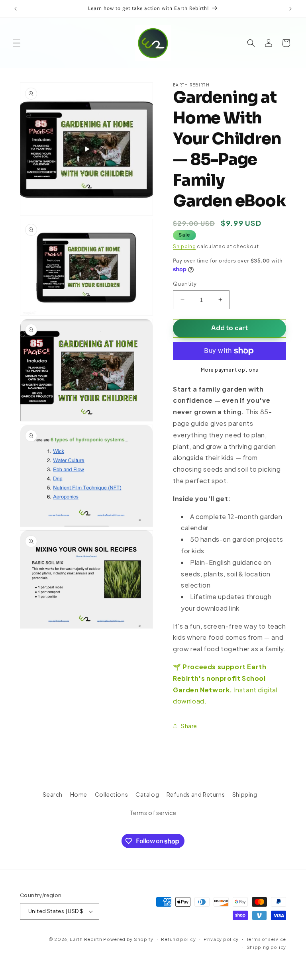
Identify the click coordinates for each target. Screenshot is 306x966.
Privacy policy (221, 939)
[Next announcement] (290, 9)
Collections (111, 794)
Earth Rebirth (86, 939)
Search (53, 794)
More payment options (230, 370)
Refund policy (178, 939)
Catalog (147, 794)
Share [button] (189, 725)
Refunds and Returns (196, 794)
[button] (17, 43)
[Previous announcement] (15, 9)
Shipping (184, 246)
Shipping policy (266, 947)
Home (78, 794)
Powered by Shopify (128, 939)
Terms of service (153, 812)
